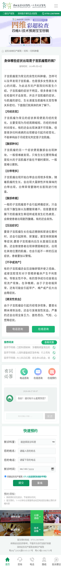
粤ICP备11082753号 (43, 550)
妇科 (26, 51)
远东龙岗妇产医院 (13, 51)
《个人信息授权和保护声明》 (35, 477)
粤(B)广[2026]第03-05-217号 (21, 550)
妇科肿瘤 (34, 51)
